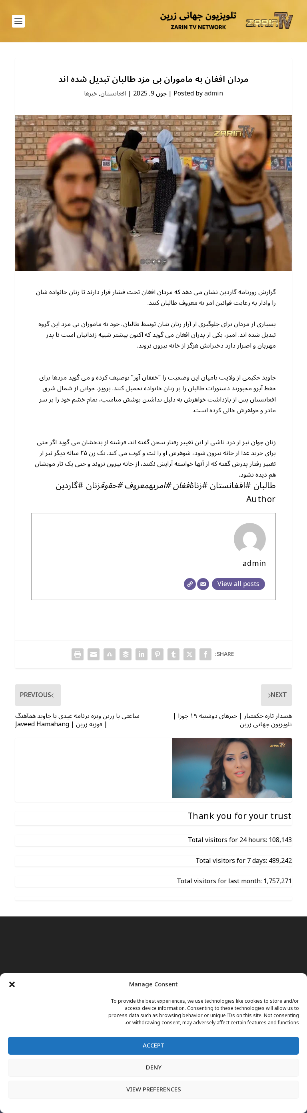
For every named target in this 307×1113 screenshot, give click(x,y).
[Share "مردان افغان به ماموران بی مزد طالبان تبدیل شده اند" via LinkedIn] (142, 654)
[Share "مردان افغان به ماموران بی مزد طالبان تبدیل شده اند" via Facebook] (205, 654)
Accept (154, 1045)
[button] (12, 984)
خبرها (90, 93)
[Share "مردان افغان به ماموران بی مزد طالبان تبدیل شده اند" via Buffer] (126, 654)
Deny (153, 1067)
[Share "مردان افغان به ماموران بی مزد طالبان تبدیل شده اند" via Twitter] (189, 654)
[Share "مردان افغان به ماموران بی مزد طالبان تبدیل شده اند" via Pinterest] (157, 654)
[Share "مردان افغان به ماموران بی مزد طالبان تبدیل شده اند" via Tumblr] (173, 654)
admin (213, 93)
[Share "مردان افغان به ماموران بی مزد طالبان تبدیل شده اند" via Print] (78, 654)
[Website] (190, 584)
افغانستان (113, 93)
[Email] (203, 584)
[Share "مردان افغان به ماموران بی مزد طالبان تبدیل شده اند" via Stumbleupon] (110, 654)
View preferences (153, 1089)
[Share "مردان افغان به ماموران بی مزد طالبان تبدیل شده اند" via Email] (94, 654)
